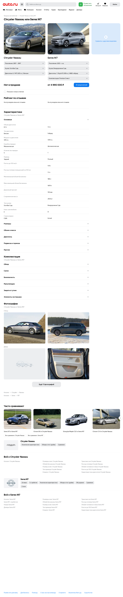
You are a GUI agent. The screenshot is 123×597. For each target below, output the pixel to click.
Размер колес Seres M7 (50, 505)
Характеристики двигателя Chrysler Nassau (96, 472)
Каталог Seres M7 (9, 499)
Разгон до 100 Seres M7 (89, 507)
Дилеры (79, 10)
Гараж (53, 10)
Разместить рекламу (11, 593)
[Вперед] (120, 418)
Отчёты (46, 10)
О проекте (62, 593)
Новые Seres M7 (9, 505)
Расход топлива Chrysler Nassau (92, 464)
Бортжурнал (62, 10)
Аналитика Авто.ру (75, 593)
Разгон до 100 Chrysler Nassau (91, 469)
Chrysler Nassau (12, 57)
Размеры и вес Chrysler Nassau (53, 461)
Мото (20, 10)
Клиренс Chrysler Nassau (51, 472)
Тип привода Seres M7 (50, 507)
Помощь (35, 593)
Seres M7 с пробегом (11, 502)
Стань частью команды (48, 593)
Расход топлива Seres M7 (89, 502)
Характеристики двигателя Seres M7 (93, 510)
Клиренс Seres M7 (49, 510)
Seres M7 (53, 57)
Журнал (71, 10)
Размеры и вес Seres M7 (51, 499)
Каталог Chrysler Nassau (12, 461)
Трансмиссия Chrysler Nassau (91, 461)
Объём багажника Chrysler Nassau (54, 464)
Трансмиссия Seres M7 (89, 499)
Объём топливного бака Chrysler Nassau (94, 467)
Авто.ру (10, 4)
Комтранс (30, 10)
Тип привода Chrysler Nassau (52, 469)
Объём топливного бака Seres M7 (92, 505)
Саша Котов (88, 593)
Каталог (39, 10)
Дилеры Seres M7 (9, 507)
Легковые (9, 10)
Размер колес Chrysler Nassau (52, 467)
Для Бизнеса (25, 593)
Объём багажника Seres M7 (52, 502)
